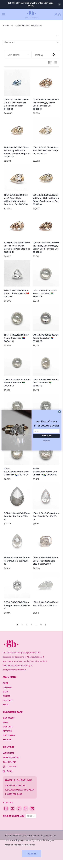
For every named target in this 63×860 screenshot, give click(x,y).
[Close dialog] (59, 411)
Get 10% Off (46, 436)
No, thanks (46, 441)
